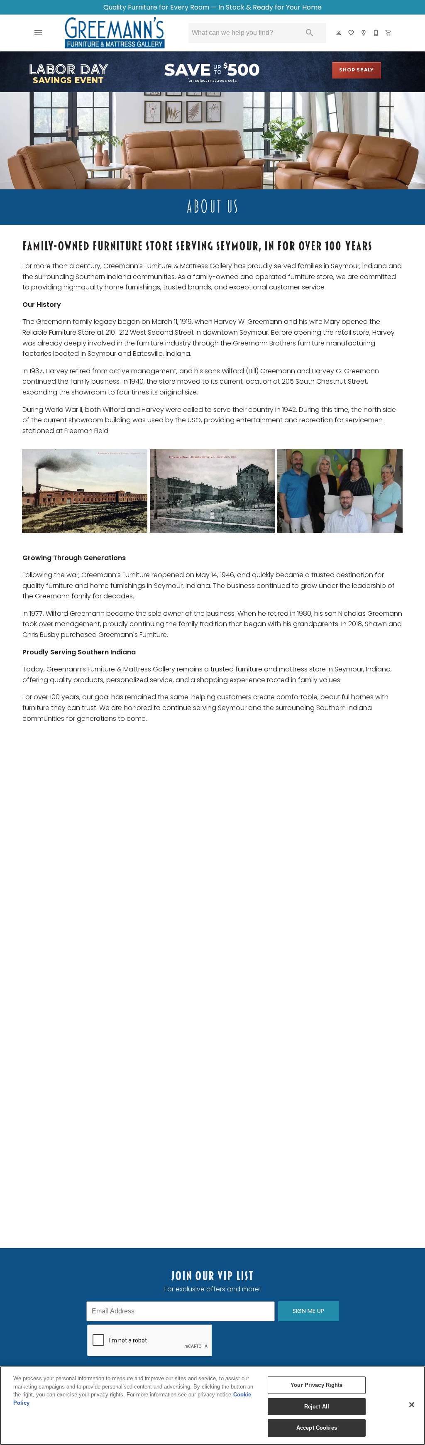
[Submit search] (309, 32)
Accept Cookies (316, 1428)
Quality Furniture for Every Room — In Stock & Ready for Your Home (212, 7)
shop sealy (356, 70)
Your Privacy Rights (316, 1385)
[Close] (412, 1405)
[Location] (364, 33)
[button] (38, 33)
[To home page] (114, 32)
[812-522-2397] (376, 33)
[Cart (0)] (388, 33)
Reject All (316, 1406)
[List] (351, 33)
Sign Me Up (308, 1311)
